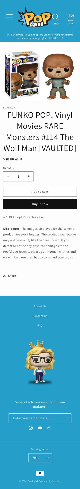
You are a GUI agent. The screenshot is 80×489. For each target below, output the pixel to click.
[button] (9, 17)
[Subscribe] (66, 418)
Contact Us (40, 316)
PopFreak (33, 481)
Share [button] (12, 276)
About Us (40, 306)
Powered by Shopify (50, 481)
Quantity (8, 168)
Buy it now (40, 204)
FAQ (40, 325)
